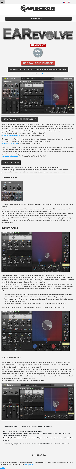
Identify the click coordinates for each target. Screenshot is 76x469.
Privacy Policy (28, 465)
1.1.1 (44, 74)
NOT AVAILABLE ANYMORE (38, 63)
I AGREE (2, 468)
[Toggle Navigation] (2, 1)
